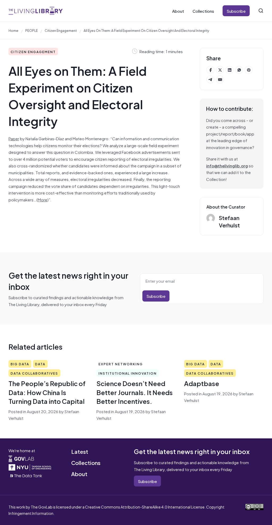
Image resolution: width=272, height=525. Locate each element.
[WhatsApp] (239, 70)
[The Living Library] (35, 10)
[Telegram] (210, 79)
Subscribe (236, 10)
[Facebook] (210, 70)
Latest (79, 451)
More (42, 199)
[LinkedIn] (229, 70)
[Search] (261, 10)
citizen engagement (61, 30)
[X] (220, 70)
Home (13, 30)
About (178, 10)
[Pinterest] (249, 70)
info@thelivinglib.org (227, 165)
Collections (203, 10)
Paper (13, 138)
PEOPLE (31, 30)
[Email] (220, 79)
